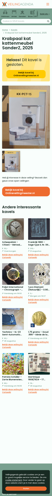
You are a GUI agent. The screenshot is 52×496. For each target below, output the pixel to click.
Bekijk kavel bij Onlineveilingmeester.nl (26, 74)
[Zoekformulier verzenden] (48, 21)
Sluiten (26, 488)
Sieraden (22, 16)
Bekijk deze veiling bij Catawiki (12, 256)
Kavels (14, 30)
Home (5, 30)
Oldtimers (5, 16)
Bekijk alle (44, 14)
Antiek (14, 16)
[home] (17, 4)
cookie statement (13, 480)
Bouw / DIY (32, 16)
